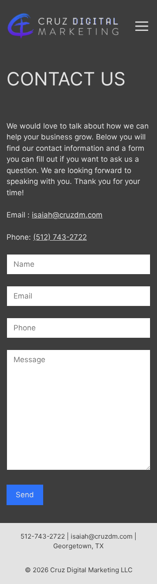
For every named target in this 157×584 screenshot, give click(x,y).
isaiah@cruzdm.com (67, 215)
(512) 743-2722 (60, 237)
